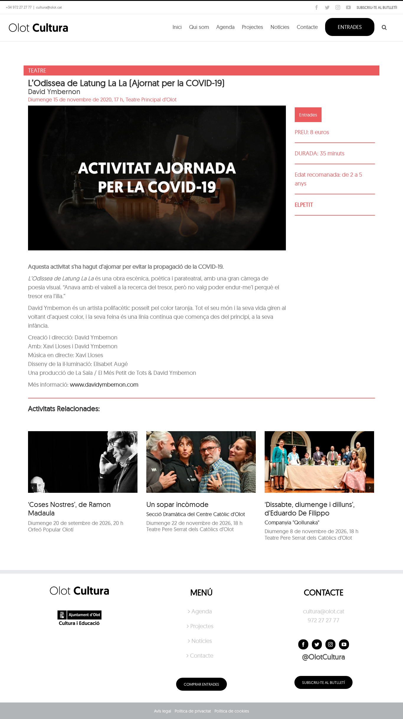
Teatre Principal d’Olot (151, 99)
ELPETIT (304, 204)
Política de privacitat (193, 711)
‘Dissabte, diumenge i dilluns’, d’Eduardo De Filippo (310, 508)
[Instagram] (330, 644)
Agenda (201, 611)
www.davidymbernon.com (104, 384)
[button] (384, 26)
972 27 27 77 (323, 620)
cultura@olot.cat (323, 611)
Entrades (308, 115)
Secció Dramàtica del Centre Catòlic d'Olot (195, 514)
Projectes (201, 626)
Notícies (201, 640)
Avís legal (162, 711)
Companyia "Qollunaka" (292, 522)
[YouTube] (344, 644)
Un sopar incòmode (177, 504)
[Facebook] (303, 644)
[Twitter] (317, 644)
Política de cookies (231, 711)
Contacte (201, 655)
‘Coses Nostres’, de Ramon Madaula (69, 508)
